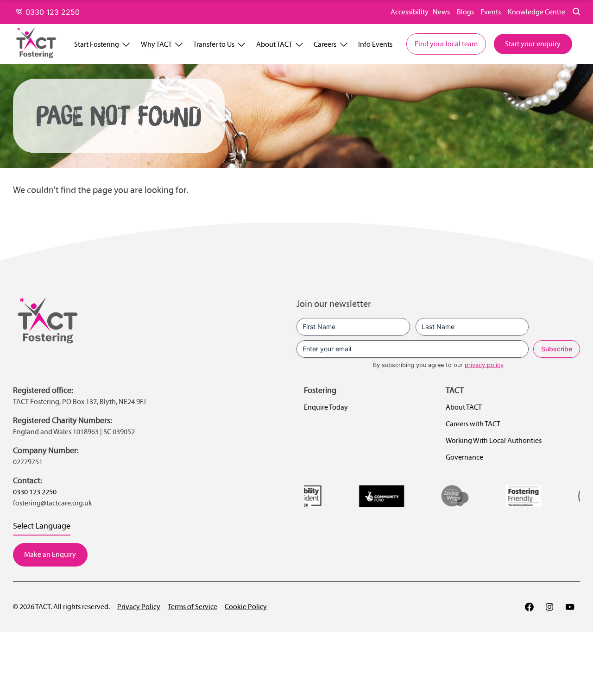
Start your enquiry (533, 43)
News (441, 11)
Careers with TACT (473, 423)
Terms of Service (192, 606)
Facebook (529, 607)
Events (490, 11)
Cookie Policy (246, 606)
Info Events (375, 44)
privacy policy (484, 364)
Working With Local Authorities (494, 440)
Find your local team (446, 43)
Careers (325, 44)
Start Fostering (96, 44)
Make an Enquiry (50, 554)
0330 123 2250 (51, 12)
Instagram (549, 607)
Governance (464, 457)
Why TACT (156, 44)
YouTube (570, 607)
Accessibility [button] (410, 11)
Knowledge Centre (536, 11)
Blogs (465, 11)
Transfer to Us (213, 44)
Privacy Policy (138, 606)
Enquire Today (326, 407)
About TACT (274, 44)
